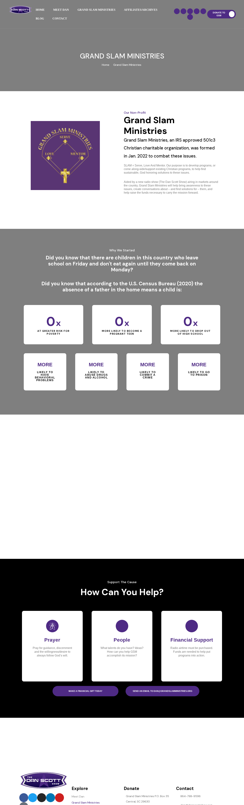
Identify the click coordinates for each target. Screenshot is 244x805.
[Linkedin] (197, 11)
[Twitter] (183, 11)
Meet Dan (61, 9)
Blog (40, 18)
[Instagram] (190, 11)
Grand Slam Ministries (96, 9)
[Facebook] (177, 11)
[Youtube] (203, 11)
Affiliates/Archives (140, 9)
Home (40, 9)
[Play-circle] (190, 17)
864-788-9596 (190, 796)
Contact (60, 18)
